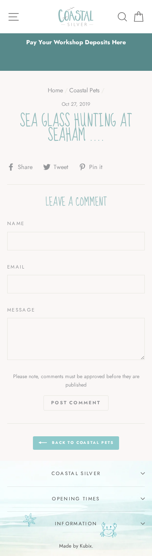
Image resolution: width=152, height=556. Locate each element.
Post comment (75, 402)
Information (76, 523)
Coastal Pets (84, 90)
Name (15, 223)
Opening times (76, 498)
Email (16, 266)
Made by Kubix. (76, 545)
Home (55, 90)
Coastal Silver (76, 473)
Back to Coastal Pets (82, 442)
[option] (76, 42)
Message (21, 309)
